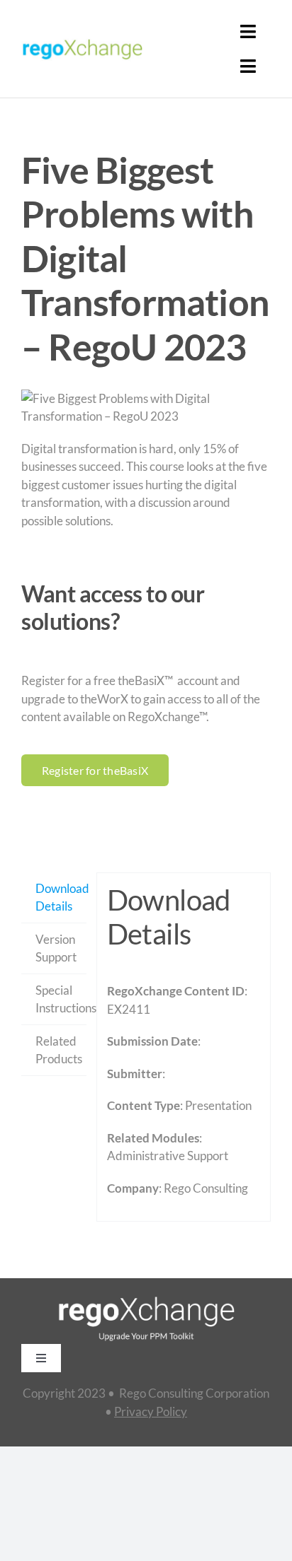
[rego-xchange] (81, 39)
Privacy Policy (150, 1411)
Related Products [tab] (58, 1050)
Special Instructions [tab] (60, 999)
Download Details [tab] (60, 897)
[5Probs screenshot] (146, 408)
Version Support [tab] (56, 948)
